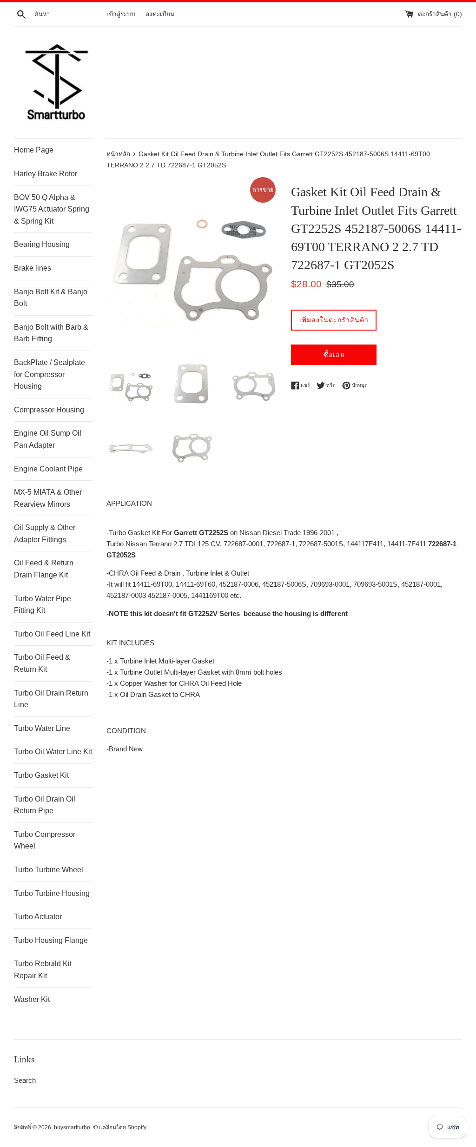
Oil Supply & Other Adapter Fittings (44, 534)
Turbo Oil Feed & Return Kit (42, 663)
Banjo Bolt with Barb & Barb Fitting (51, 333)
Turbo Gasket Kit (41, 775)
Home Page (33, 150)
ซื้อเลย (334, 354)
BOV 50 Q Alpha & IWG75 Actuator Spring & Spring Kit (51, 209)
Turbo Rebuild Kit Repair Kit (43, 970)
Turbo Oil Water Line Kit (53, 752)
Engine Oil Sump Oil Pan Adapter (47, 439)
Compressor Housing (49, 410)
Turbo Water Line (42, 728)
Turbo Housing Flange (51, 940)
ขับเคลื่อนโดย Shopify (119, 1127)
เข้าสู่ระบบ (120, 14)
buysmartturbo (72, 1127)
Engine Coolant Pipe (48, 469)
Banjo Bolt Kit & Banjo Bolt (50, 298)
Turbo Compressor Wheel (44, 840)
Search (25, 1080)
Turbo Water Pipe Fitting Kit (42, 605)
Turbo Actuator (38, 917)
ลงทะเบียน (159, 14)
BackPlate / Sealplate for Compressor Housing (49, 374)
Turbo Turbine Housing (52, 893)
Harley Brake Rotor (45, 174)
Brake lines (32, 268)
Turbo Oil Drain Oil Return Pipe (44, 805)
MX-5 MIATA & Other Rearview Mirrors (48, 498)
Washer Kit (32, 999)
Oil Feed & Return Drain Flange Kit (43, 569)
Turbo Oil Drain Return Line (51, 699)
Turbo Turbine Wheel (48, 870)
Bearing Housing (42, 244)
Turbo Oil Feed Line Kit (52, 634)
